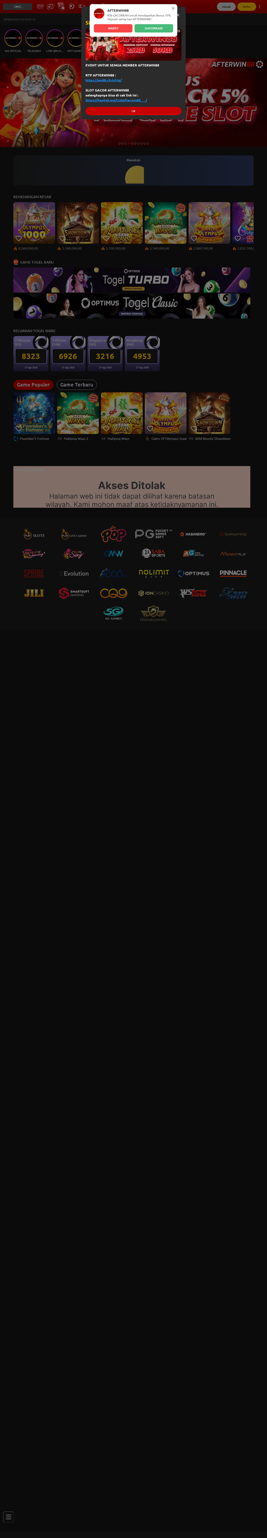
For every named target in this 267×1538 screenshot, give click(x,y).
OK (133, 111)
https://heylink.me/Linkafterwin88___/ (116, 100)
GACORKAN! (154, 28)
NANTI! (113, 28)
